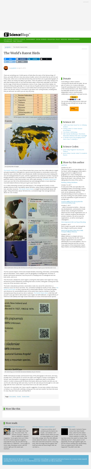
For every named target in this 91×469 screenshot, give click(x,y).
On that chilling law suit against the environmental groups (72, 202)
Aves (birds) (12, 396)
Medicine (64, 39)
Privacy (32, 459)
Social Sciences (41, 39)
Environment (30, 39)
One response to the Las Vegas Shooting (73, 222)
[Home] (18, 35)
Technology (8, 41)
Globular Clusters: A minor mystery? (43, 427)
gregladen (8, 47)
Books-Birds (25, 396)
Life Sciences (8, 39)
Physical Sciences (19, 39)
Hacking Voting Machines (69, 182)
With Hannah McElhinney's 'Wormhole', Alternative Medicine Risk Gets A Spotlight (75, 134)
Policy (58, 39)
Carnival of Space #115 (68, 427)
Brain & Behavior (73, 39)
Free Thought (17, 41)
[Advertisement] (45, 15)
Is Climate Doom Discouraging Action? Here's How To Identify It (74, 138)
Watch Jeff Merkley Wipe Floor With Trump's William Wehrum (72, 231)
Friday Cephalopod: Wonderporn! (14, 427)
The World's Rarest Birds (11, 170)
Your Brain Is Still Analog (70, 132)
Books (19, 396)
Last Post (64, 165)
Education (51, 39)
